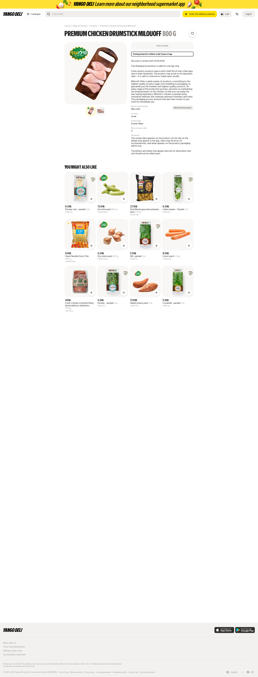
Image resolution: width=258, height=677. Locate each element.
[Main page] (13, 15)
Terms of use (64, 672)
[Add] (91, 199)
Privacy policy (89, 672)
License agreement (103, 672)
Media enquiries (76, 672)
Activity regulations (147, 672)
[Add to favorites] (192, 33)
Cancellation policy (119, 672)
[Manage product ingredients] (237, 14)
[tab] (91, 111)
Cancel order (133, 672)
